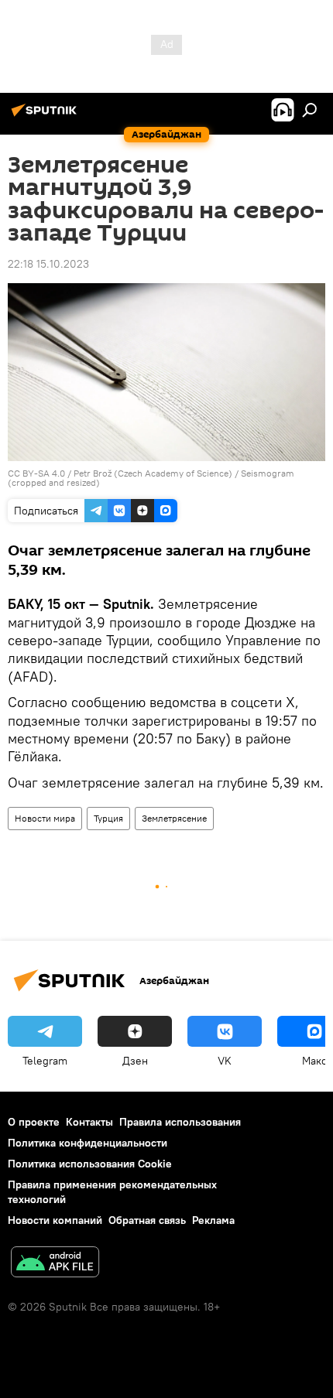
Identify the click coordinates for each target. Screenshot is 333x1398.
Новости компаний (55, 1220)
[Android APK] (55, 1263)
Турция (108, 818)
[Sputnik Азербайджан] (46, 116)
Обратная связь (147, 1220)
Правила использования (180, 1122)
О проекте (34, 1122)
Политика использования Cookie (90, 1164)
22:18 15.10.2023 (48, 264)
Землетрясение (174, 818)
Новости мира (45, 818)
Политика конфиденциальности (87, 1143)
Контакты (89, 1122)
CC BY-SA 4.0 (36, 473)
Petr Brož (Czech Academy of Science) (153, 473)
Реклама (213, 1220)
